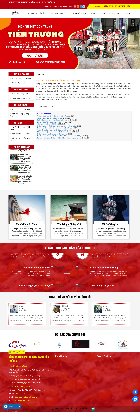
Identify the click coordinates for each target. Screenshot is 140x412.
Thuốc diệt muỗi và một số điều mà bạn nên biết (51, 116)
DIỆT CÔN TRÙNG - (98, 13)
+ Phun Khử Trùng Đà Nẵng (20, 94)
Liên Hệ (127, 13)
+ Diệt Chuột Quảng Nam (20, 134)
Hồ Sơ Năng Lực (111, 224)
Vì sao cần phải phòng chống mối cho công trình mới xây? (54, 130)
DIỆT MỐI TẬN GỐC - (59, 13)
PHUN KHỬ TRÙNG (79, 13)
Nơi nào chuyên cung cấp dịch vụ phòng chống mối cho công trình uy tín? (59, 138)
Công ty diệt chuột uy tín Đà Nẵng (47, 124)
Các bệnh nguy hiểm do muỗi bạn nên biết (49, 118)
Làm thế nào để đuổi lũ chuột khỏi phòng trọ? (50, 122)
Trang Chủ (32, 13)
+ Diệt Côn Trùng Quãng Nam (19, 115)
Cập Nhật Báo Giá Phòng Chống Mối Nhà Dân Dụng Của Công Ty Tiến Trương (25, 170)
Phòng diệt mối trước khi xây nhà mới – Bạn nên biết (53, 128)
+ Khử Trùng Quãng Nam (20, 98)
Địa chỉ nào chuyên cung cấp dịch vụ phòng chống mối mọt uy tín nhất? (58, 136)
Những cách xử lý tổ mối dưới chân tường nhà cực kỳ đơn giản (56, 126)
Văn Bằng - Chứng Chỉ (69, 224)
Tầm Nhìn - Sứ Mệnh (27, 224)
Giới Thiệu (43, 13)
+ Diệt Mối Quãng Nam (19, 83)
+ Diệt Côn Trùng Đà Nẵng (20, 109)
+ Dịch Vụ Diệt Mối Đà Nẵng (20, 78)
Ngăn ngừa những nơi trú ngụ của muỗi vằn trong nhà (53, 120)
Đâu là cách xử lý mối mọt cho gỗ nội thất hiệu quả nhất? (54, 132)
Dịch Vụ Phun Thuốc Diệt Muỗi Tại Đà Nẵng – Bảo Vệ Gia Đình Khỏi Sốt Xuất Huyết (25, 159)
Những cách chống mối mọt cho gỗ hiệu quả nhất (52, 134)
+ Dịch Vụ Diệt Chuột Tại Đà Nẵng (20, 128)
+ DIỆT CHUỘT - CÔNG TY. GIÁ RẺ (20, 139)
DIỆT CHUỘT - (115, 13)
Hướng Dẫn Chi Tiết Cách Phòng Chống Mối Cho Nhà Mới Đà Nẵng (25, 180)
